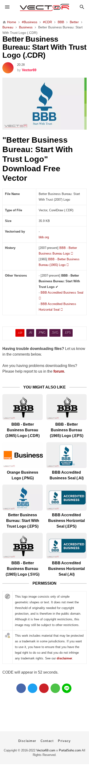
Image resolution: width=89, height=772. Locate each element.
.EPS (68, 332)
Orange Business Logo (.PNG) (22, 475)
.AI (30, 332)
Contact (47, 741)
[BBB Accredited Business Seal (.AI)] (66, 455)
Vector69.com (45, 750)
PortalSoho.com (70, 750)
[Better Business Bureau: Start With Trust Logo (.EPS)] (22, 497)
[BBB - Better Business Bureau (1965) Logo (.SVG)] (22, 546)
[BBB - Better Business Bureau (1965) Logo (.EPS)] (66, 407)
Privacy (64, 741)
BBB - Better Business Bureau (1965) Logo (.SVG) (22, 568)
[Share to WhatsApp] (55, 688)
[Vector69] (44, 7)
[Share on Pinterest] (44, 688)
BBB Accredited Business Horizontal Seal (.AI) (66, 568)
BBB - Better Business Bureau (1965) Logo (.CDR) (22, 430)
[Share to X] (32, 688)
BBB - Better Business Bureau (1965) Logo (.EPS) (66, 430)
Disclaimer (27, 741)
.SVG (55, 332)
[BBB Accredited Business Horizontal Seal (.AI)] (66, 546)
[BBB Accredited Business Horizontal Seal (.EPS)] (66, 497)
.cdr (20, 332)
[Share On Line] (66, 688)
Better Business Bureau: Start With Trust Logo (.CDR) (44, 47)
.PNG (42, 332)
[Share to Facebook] (21, 688)
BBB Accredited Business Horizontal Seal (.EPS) (66, 520)
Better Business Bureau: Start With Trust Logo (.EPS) (22, 520)
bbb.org (44, 237)
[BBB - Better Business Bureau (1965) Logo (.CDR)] (22, 407)
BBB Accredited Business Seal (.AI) (67, 475)
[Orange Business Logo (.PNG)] (22, 455)
